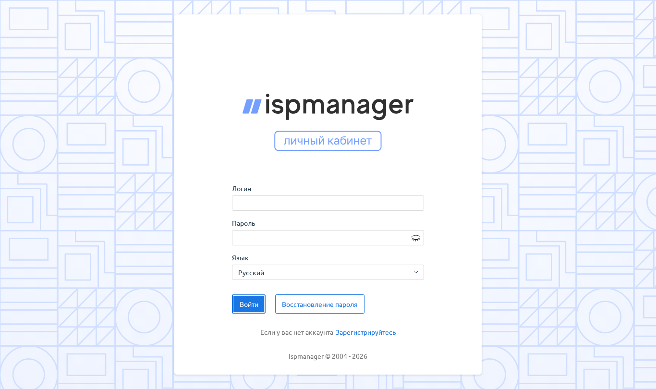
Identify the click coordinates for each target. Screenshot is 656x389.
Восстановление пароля (320, 304)
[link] (366, 332)
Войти (249, 304)
